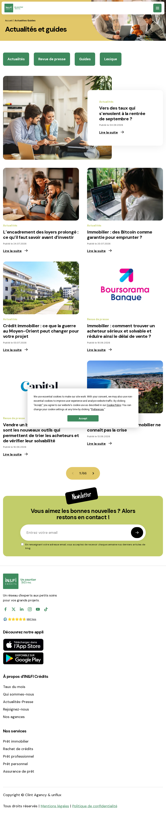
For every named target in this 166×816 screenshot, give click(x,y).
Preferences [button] (97, 409)
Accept (83, 418)
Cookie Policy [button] (114, 405)
